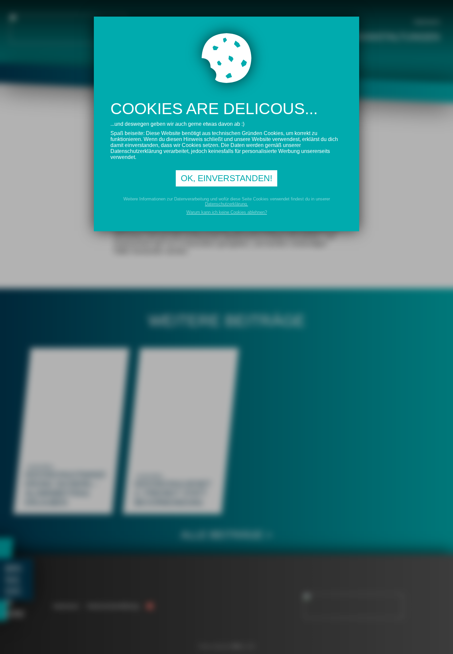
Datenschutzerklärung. (226, 203)
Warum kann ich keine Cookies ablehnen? (226, 212)
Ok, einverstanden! (226, 178)
